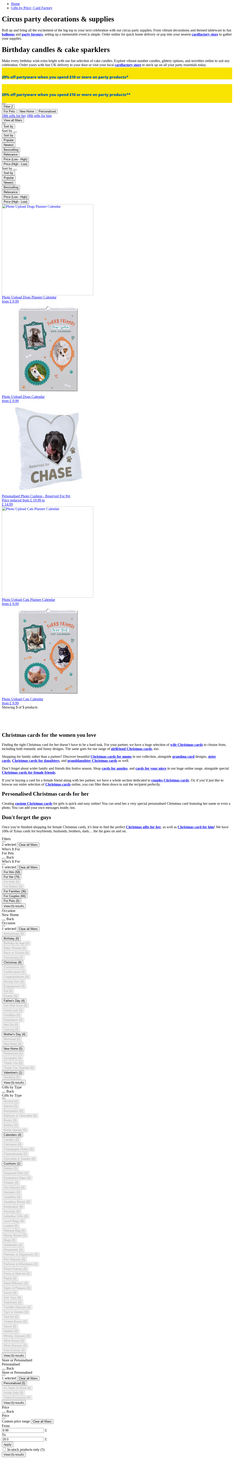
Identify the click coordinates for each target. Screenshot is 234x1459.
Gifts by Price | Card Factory (31, 8)
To (4, 1435)
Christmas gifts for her (143, 827)
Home (15, 4)
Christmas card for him (196, 827)
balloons (8, 34)
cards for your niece (151, 768)
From (6, 1426)
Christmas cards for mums (111, 756)
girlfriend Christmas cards (131, 749)
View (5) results (14, 906)
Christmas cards (58, 784)
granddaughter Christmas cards (92, 761)
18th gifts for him (39, 116)
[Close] (3, 841)
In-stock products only (26, 1449)
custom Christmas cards (33, 803)
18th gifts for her (14, 116)
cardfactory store (205, 34)
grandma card (183, 756)
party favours (32, 34)
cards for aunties (115, 768)
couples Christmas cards (170, 780)
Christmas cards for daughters (35, 761)
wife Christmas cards (186, 745)
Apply (7, 1444)
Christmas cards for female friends (28, 772)
